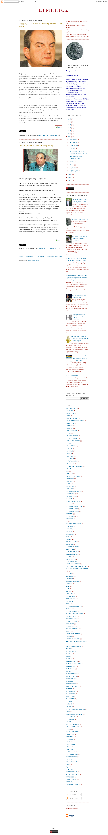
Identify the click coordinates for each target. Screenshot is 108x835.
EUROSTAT (69, 769)
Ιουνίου (72, 162)
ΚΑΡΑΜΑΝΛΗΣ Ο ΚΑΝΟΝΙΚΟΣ (76, 566)
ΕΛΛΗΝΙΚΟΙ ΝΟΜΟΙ (72, 511)
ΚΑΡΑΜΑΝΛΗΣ (71, 559)
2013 (69, 125)
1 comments (52, 135)
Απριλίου (73, 168)
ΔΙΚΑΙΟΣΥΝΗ (70, 494)
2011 (69, 131)
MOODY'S (69, 782)
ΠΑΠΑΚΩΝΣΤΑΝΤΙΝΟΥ (73, 664)
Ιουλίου (72, 148)
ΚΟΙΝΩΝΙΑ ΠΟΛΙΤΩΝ (73, 581)
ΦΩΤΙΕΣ (68, 747)
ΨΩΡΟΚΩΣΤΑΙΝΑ (71, 762)
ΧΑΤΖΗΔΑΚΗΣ (71, 752)
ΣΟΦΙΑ (68, 711)
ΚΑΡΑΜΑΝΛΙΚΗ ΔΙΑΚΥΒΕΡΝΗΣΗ (77, 569)
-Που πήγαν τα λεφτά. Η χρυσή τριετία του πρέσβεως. (79, 238)
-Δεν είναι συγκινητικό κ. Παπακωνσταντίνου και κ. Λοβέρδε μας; (79, 358)
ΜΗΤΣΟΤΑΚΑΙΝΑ (71, 611)
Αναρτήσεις (72, 794)
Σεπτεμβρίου (74, 145)
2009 (69, 137)
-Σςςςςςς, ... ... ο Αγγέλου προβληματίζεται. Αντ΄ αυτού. (40, 25)
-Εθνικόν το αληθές (72, 75)
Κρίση (67, 589)
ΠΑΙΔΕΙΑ (69, 654)
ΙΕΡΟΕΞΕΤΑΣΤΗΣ (71, 541)
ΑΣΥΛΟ (68, 443)
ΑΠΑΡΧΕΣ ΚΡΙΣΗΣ (72, 436)
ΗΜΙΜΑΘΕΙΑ (70, 534)
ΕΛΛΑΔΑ (69, 504)
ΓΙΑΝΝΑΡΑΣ (70, 479)
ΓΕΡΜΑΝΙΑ (69, 474)
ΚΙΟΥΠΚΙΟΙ (70, 576)
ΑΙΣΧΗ (68, 416)
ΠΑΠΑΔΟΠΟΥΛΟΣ (72, 661)
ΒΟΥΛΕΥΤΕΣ (70, 463)
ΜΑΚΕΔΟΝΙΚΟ (71, 599)
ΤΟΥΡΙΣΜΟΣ (70, 719)
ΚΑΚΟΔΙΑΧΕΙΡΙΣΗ (72, 554)
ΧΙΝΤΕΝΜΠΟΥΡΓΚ (72, 754)
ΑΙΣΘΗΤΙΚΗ (70, 413)
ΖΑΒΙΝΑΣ (69, 529)
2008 (69, 174)
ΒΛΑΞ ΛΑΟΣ (70, 458)
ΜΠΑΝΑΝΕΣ (70, 624)
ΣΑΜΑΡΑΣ (69, 701)
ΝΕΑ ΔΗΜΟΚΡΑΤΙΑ (72, 629)
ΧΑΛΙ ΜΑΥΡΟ (70, 749)
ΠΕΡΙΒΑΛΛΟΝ (70, 679)
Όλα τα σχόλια (73, 798)
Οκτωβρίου (73, 142)
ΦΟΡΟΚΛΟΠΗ (70, 744)
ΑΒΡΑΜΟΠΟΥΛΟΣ (72, 408)
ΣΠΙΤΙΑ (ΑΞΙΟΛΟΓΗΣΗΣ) (74, 714)
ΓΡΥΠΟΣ (68, 484)
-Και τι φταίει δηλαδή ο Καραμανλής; (36, 145)
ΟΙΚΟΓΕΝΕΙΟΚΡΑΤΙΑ (73, 639)
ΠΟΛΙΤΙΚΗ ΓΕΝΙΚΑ (72, 686)
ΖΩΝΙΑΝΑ (69, 531)
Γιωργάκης (69, 481)
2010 (69, 134)
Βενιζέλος (69, 453)
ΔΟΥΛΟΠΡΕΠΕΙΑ (71, 496)
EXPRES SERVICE (71, 772)
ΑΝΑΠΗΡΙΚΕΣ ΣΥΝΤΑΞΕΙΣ (75, 421)
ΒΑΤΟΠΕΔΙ (69, 451)
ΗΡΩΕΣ (68, 536)
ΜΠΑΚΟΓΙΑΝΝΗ (71, 621)
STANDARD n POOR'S (73, 784)
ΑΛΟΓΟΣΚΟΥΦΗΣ (72, 418)
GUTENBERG (70, 777)
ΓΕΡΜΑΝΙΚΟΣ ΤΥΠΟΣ (73, 476)
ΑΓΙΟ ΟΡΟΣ (69, 411)
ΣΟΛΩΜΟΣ (69, 706)
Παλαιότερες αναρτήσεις (54, 256)
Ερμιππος (54, 10)
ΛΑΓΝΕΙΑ (69, 591)
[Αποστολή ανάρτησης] (59, 135)
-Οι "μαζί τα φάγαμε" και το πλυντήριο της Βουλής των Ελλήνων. (80, 338)
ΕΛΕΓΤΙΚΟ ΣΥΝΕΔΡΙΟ (73, 501)
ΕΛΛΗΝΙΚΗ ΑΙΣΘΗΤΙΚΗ (74, 506)
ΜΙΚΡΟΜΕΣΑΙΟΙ (71, 619)
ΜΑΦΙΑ (68, 604)
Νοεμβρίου (73, 139)
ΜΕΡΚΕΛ (69, 609)
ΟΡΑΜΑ (68, 649)
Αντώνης (68, 433)
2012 (69, 128)
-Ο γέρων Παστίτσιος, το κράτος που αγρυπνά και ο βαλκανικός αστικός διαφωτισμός (76, 278)
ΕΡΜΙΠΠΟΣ (69, 519)
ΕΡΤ (67, 521)
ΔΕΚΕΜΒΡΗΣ (70, 486)
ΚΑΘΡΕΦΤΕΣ (70, 549)
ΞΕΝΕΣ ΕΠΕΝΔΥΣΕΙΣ (73, 634)
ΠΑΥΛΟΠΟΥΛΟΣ (71, 676)
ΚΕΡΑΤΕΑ (69, 573)
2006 (69, 180)
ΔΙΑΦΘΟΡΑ (69, 489)
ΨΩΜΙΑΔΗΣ (69, 759)
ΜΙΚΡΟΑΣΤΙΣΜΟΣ (72, 616)
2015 (69, 119)
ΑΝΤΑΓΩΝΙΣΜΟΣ (71, 431)
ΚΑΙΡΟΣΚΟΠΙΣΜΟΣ (72, 552)
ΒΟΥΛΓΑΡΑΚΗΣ (71, 461)
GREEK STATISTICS (72, 774)
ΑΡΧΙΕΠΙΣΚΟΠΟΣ (72, 438)
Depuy (68, 767)
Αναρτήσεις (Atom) (34, 260)
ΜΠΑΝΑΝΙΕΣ (70, 626)
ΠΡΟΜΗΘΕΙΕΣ (70, 694)
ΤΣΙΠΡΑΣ (69, 721)
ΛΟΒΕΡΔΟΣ (69, 594)
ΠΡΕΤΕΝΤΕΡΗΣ (71, 691)
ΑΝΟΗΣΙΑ (69, 428)
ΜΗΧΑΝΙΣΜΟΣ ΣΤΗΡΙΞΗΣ (74, 614)
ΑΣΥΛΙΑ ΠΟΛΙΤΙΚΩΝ (73, 441)
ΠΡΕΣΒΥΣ (69, 689)
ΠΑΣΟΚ (68, 671)
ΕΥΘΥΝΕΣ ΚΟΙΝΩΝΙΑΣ (73, 524)
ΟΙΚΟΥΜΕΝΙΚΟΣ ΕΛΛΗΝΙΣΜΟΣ (76, 641)
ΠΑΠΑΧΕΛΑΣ (70, 669)
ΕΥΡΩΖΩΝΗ (69, 526)
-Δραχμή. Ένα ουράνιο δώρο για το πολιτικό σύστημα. (78, 317)
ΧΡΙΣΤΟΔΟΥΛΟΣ (71, 757)
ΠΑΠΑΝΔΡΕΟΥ (71, 666)
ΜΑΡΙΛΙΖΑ (69, 601)
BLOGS (68, 764)
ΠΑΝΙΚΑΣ (69, 659)
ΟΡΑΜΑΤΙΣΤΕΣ (71, 651)
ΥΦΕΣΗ (68, 742)
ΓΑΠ (67, 471)
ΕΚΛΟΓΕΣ (69, 499)
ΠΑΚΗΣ (68, 656)
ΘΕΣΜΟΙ (68, 539)
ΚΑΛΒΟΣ (69, 557)
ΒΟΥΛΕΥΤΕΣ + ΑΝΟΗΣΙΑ (74, 466)
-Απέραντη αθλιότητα (71, 375)
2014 (69, 122)
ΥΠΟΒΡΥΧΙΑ (70, 734)
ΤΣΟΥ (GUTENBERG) (72, 724)
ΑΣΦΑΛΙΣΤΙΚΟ (71, 446)
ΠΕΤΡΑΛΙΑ (69, 681)
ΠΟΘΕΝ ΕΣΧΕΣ (71, 684)
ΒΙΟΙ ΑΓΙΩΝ (70, 456)
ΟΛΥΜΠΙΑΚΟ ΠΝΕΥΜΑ (73, 646)
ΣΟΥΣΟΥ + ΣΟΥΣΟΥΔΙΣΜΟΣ (75, 709)
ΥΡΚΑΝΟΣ (69, 739)
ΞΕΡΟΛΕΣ (69, 636)
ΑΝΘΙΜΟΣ (69, 426)
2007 (69, 177)
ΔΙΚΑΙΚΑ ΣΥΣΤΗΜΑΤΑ (73, 491)
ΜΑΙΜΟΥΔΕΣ (70, 596)
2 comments (51, 248)
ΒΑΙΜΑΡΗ (69, 448)
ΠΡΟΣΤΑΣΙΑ (70, 696)
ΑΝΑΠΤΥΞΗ (70, 423)
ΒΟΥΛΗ (68, 468)
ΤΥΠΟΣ (68, 729)
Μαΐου (72, 165)
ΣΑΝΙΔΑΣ (69, 704)
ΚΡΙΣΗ (68, 586)
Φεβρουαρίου (74, 171)
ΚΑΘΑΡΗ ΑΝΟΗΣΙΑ (72, 546)
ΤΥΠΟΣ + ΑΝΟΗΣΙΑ (72, 732)
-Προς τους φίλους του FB (79, 219)
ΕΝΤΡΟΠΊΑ (69, 514)
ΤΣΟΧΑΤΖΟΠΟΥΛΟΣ (73, 727)
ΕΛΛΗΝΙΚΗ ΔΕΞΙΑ (72, 509)
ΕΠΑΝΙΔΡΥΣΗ (70, 516)
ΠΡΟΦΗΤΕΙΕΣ (70, 699)
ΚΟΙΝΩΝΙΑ (69, 578)
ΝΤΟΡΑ (68, 631)
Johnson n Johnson (71, 779)
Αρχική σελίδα (39, 256)
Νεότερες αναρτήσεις (26, 256)
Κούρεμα (69, 584)
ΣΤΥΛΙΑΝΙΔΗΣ (71, 717)
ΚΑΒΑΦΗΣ (69, 544)
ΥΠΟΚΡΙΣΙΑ (70, 737)
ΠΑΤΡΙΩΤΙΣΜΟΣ (71, 674)
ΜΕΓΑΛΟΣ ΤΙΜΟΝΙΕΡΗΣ (74, 606)
